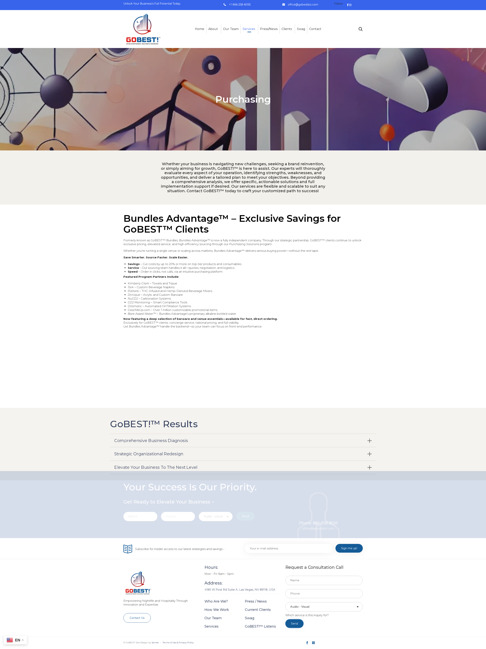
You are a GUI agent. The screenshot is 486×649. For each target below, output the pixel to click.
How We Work (216, 610)
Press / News (256, 601)
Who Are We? (216, 601)
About (213, 29)
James (155, 642)
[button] (137, 618)
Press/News (269, 29)
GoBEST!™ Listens (260, 626)
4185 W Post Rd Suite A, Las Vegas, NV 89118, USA (239, 589)
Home (199, 29)
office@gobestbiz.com (303, 4)
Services (249, 29)
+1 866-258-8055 (240, 4)
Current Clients (258, 610)
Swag (301, 29)
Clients (287, 29)
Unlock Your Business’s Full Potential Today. (152, 3)
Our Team (231, 29)
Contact (315, 29)
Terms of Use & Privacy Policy (178, 642)
